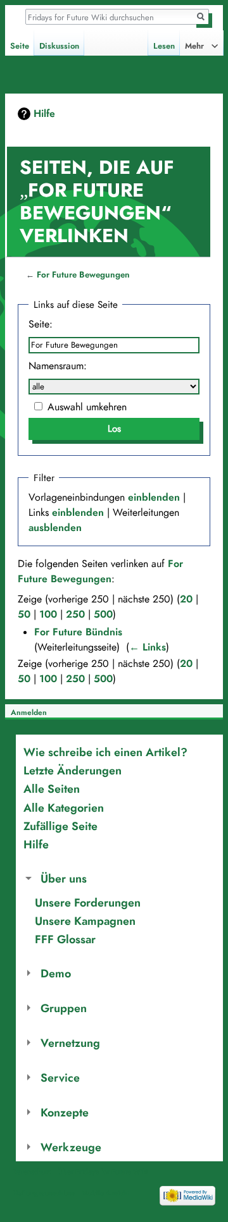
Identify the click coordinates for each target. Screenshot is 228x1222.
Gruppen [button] (64, 1008)
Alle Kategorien (63, 808)
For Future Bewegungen (83, 275)
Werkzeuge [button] (71, 1147)
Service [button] (60, 1077)
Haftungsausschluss (44, 1193)
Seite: (40, 324)
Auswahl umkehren (87, 407)
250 (75, 614)
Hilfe (44, 113)
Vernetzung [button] (70, 1043)
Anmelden (29, 712)
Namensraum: (57, 366)
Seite (19, 46)
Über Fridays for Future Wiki (103, 1171)
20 (186, 599)
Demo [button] (56, 973)
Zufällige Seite (60, 826)
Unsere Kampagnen (85, 921)
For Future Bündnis (78, 632)
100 (48, 614)
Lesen (164, 46)
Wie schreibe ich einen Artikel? (105, 752)
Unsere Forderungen (88, 902)
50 (24, 614)
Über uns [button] (64, 878)
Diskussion (59, 46)
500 (103, 614)
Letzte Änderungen (72, 770)
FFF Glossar (65, 939)
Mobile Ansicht (105, 1193)
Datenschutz (32, 1171)
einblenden (154, 497)
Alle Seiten (51, 789)
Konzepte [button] (65, 1112)
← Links (147, 647)
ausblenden (55, 528)
